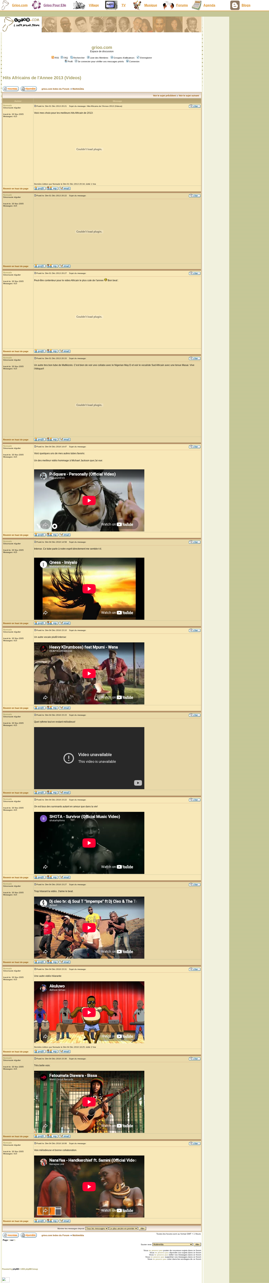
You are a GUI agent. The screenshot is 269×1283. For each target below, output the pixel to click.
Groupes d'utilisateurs (124, 58)
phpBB (16, 1269)
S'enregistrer (146, 58)
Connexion (134, 61)
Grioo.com (20, 5)
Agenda (209, 5)
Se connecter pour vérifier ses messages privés (101, 61)
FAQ (66, 58)
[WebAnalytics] (6, 1281)
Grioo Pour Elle (55, 5)
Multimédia (78, 89)
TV (124, 5)
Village (94, 5)
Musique (150, 5)
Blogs (246, 5)
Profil (70, 61)
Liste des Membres (99, 58)
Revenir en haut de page (15, 188)
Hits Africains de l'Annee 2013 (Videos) (42, 77)
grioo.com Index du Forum (55, 89)
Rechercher (79, 58)
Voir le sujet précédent (164, 95)
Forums (182, 5)
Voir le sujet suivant (189, 95)
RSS (56, 58)
